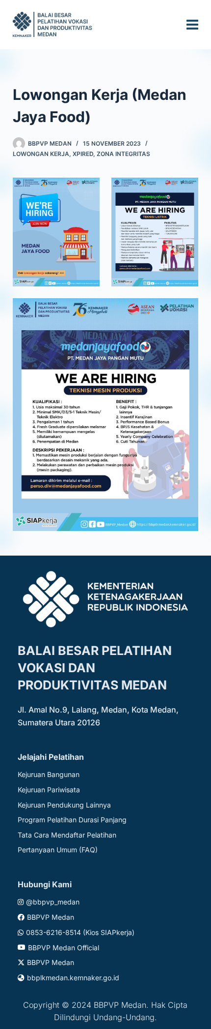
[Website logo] (54, 24)
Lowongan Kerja (41, 153)
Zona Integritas (123, 153)
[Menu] (192, 24)
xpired (83, 153)
